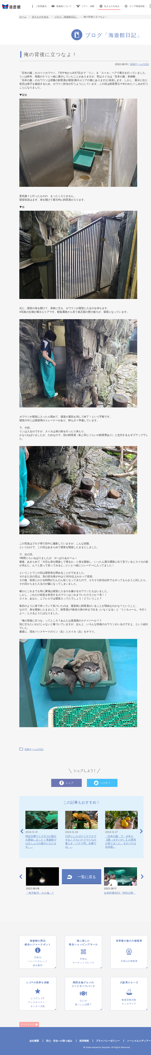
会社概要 (34, 1040)
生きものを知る (40, 16)
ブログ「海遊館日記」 (66, 16)
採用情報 (84, 1040)
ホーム (23, 16)
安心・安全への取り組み (59, 1040)
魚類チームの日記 (139, 64)
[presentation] (21, 831)
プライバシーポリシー (108, 1040)
